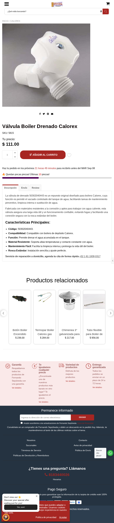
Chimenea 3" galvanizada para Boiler (69, 332)
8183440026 (59, 475)
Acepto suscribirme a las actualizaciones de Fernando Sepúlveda (58, 423)
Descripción (10, 187)
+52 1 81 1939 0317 (89, 256)
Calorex (15, 21)
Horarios (57, 479)
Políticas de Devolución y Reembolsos (31, 455)
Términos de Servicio (31, 450)
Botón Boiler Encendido (20, 332)
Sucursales (31, 445)
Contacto (83, 440)
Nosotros (31, 440)
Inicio (5, 21)
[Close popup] (36, 496)
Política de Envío (83, 450)
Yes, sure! (21, 507)
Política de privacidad (46, 517)
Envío (24, 187)
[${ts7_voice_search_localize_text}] (101, 11)
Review (35, 187)
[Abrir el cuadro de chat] (6, 517)
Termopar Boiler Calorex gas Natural (44, 332)
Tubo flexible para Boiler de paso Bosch (94, 332)
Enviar (82, 417)
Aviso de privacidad (83, 445)
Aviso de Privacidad (85, 423)
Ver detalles (16, 388)
